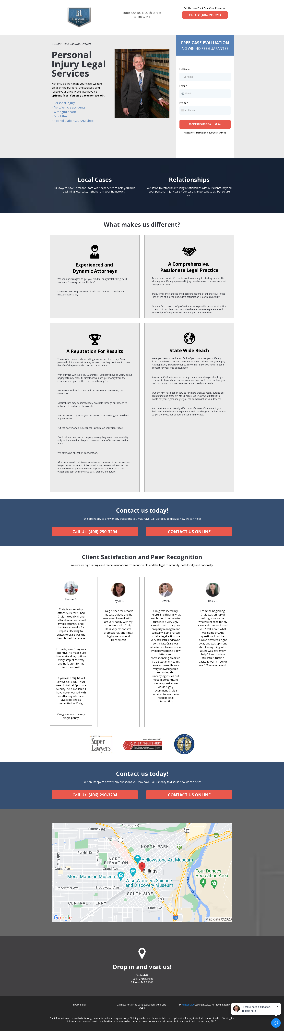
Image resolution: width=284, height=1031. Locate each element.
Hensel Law (187, 1004)
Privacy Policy (79, 1004)
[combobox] (183, 110)
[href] (142, 872)
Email (183, 86)
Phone (183, 102)
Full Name (184, 69)
